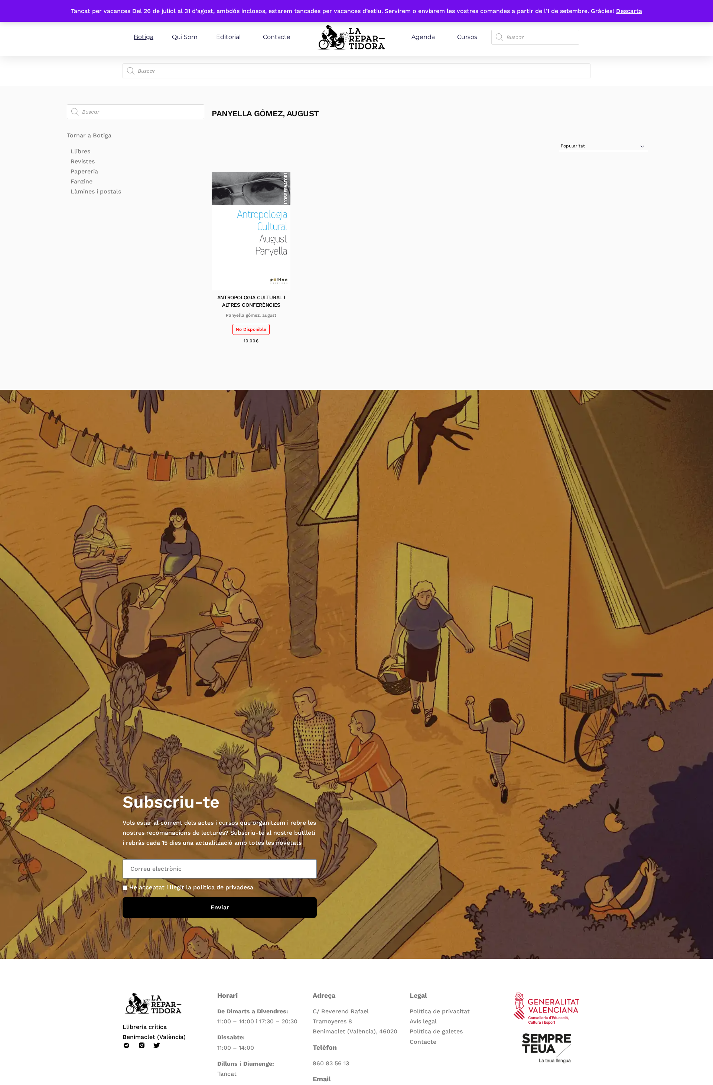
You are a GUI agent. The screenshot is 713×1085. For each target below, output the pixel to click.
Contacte (276, 36)
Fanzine (81, 181)
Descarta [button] (629, 10)
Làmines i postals (96, 191)
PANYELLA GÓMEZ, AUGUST (251, 315)
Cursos (467, 36)
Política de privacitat (440, 1011)
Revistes (83, 161)
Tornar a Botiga (89, 135)
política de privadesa (223, 887)
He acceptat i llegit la (191, 887)
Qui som (185, 36)
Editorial (228, 36)
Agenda (423, 36)
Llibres (80, 151)
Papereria (84, 171)
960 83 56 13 (331, 1063)
